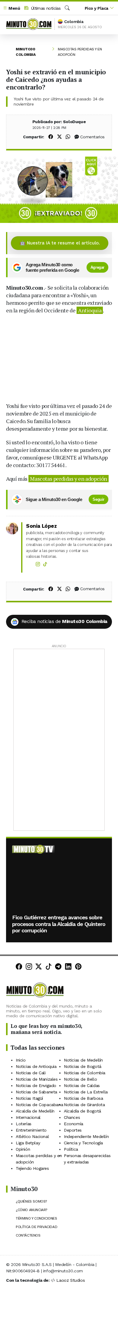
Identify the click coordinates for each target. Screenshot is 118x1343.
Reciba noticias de (64, 621)
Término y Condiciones (36, 1218)
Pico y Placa (96, 8)
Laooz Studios (70, 1280)
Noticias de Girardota (84, 1104)
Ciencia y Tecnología (83, 1142)
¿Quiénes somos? (31, 1201)
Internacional (28, 1117)
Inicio (21, 1060)
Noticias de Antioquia (36, 1066)
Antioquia (89, 310)
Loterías (23, 1123)
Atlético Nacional (32, 1136)
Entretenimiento (31, 1130)
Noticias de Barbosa (83, 1098)
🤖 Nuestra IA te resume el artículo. (60, 243)
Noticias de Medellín (83, 1060)
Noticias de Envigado (36, 1085)
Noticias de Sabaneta (36, 1091)
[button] (11, 8)
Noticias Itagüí (29, 1098)
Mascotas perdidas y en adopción (68, 478)
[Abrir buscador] (67, 8)
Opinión (23, 1149)
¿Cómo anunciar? (31, 1210)
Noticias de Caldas (82, 1085)
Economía (73, 1123)
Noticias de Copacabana (39, 1104)
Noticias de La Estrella (86, 1091)
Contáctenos (28, 1235)
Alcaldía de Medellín (35, 1111)
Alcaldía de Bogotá (82, 1111)
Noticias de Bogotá (82, 1066)
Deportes (73, 1130)
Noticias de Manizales (37, 1079)
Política (71, 1149)
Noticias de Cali (31, 1072)
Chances (72, 1117)
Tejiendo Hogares (32, 1168)
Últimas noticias (45, 8)
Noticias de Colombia (84, 1072)
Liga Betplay (28, 1142)
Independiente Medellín (86, 1136)
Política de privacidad (36, 1227)
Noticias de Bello (80, 1079)
